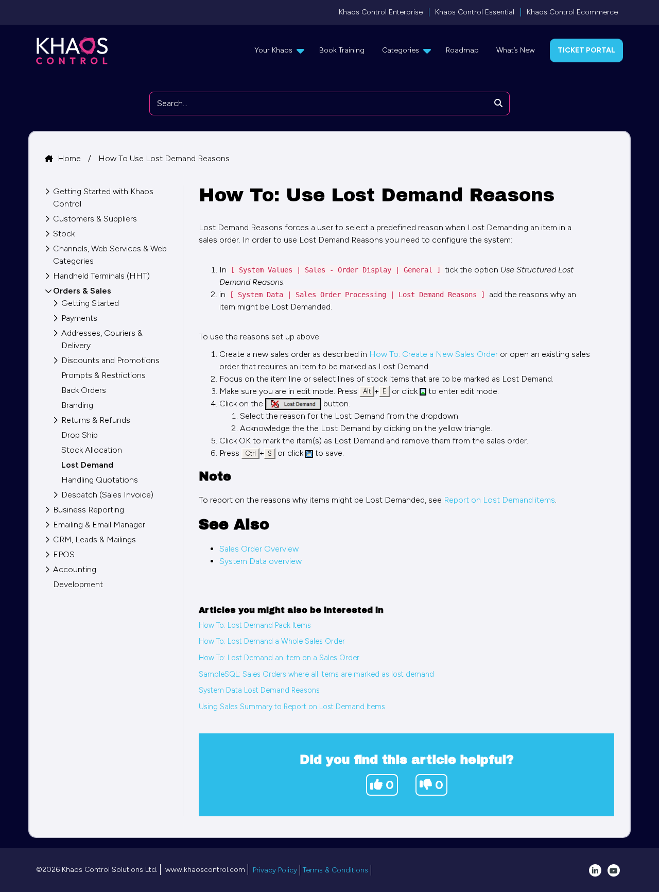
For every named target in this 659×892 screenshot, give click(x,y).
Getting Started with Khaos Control (103, 197)
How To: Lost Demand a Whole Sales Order (272, 641)
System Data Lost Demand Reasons (259, 690)
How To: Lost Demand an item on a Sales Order (279, 657)
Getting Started (90, 303)
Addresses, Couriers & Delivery (102, 339)
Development (78, 584)
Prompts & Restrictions (103, 375)
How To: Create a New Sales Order (433, 354)
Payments (79, 318)
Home (70, 158)
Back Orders (83, 390)
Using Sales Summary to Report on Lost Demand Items (292, 706)
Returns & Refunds (95, 420)
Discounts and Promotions (110, 360)
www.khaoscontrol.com (205, 869)
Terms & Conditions (335, 870)
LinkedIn (595, 870)
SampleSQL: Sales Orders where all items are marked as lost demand (316, 674)
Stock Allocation (91, 450)
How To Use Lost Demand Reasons (164, 158)
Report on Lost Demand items (499, 500)
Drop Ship (79, 435)
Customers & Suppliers (95, 219)
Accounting (74, 569)
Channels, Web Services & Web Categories (110, 255)
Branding (77, 405)
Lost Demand (87, 465)
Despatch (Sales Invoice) (107, 495)
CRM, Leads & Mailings (94, 539)
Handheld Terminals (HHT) (101, 276)
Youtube (614, 870)
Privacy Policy (275, 870)
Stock (64, 233)
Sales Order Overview (259, 549)
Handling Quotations (99, 480)
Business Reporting (88, 509)
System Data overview (260, 561)
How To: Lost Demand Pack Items (255, 625)
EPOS (64, 554)
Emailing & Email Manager (99, 524)
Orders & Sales (82, 291)
